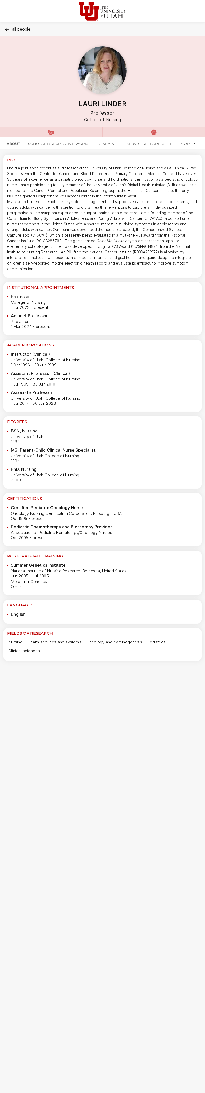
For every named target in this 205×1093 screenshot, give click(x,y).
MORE (186, 143)
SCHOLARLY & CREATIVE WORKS (59, 143)
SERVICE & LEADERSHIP (149, 143)
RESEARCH (108, 143)
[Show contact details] (51, 132)
